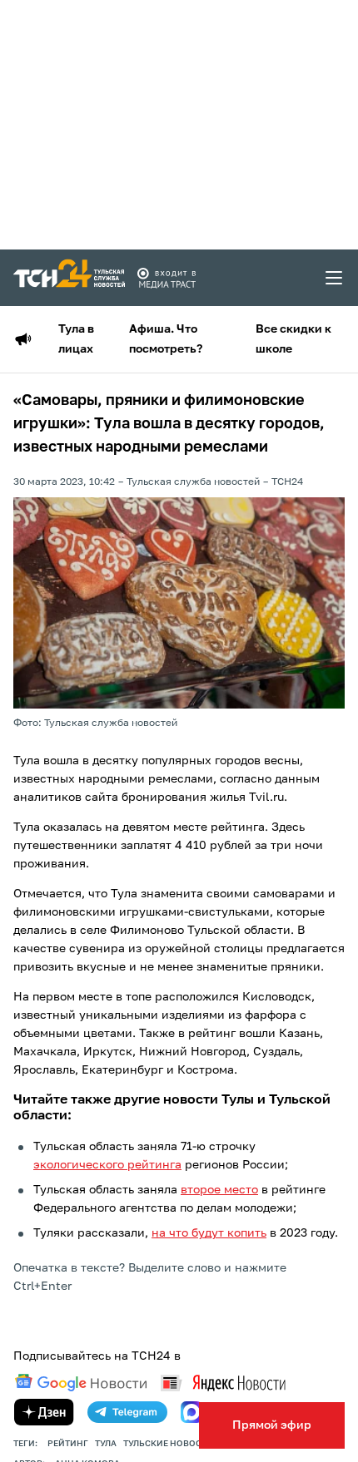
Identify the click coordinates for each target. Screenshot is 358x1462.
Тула (106, 1444)
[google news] (80, 1383)
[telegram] (127, 1412)
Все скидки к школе (293, 339)
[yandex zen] (44, 1412)
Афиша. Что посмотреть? (165, 339)
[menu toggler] (335, 278)
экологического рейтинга (107, 1165)
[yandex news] (223, 1383)
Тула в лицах (76, 339)
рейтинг (67, 1444)
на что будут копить (209, 1233)
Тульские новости (168, 1444)
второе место (219, 1190)
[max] (191, 1412)
